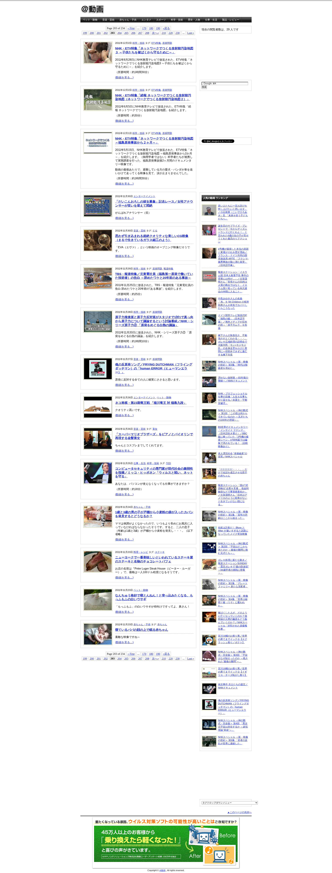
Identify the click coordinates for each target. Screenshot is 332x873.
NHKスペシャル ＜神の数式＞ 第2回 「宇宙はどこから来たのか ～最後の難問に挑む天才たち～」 (233, 548)
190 (158, 28)
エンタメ (146, 19)
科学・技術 (177, 19)
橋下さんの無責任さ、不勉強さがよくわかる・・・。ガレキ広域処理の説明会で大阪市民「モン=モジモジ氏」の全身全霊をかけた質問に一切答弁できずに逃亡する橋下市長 (232, 345)
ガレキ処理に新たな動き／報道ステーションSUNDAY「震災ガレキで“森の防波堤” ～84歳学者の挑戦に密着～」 (233, 566)
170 (144, 28)
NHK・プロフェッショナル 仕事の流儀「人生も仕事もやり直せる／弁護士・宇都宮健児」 (232, 398)
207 (140, 32)
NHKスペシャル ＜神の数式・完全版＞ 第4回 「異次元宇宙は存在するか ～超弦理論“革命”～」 (233, 725)
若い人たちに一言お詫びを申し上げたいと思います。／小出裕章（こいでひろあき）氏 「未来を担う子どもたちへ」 (233, 212)
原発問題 (167, 43)
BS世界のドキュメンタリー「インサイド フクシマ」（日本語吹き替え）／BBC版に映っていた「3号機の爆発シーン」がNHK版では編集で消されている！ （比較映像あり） (233, 437)
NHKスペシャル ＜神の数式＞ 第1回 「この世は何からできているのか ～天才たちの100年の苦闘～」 (233, 415)
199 (85, 32)
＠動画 (162, 870)
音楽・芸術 (108, 19)
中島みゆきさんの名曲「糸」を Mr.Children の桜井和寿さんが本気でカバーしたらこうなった (233, 303)
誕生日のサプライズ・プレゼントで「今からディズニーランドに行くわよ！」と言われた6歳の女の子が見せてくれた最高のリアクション (233, 233)
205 (126, 32)
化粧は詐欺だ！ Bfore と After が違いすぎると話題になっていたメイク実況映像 (233, 530)
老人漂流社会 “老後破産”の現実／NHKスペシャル (232, 455)
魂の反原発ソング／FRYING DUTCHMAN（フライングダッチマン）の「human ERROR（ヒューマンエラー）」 (153, 368)
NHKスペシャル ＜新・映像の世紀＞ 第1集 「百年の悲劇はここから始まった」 (233, 514)
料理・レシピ (140, 552)
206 (133, 32)
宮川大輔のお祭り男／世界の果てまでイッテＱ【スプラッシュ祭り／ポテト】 (232, 639)
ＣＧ (155, 230)
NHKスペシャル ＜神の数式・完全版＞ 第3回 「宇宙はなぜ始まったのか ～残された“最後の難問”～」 (233, 656)
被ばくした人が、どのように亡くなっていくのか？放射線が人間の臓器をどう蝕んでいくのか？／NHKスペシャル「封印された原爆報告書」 (232, 620)
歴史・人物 (194, 19)
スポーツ (161, 19)
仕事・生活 (211, 19)
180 (151, 28)
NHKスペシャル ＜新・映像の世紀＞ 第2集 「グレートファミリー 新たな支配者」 (233, 583)
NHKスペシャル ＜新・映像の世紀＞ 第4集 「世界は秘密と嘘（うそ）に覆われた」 (233, 601)
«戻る (166, 28)
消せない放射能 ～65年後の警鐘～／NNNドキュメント (233, 379)
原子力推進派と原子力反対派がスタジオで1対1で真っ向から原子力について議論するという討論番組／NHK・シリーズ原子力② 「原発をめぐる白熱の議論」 (154, 321)
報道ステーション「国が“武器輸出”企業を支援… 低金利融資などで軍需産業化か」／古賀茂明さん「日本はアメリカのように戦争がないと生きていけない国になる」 (233, 495)
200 (92, 32)
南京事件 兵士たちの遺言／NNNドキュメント (233, 686)
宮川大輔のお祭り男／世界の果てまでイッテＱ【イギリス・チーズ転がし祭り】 (232, 671)
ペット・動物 (90, 19)
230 (178, 32)
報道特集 (168, 268)
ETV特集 (156, 43)
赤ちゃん (162, 624)
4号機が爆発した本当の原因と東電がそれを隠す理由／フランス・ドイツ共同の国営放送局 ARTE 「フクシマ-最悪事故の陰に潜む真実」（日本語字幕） (233, 257)
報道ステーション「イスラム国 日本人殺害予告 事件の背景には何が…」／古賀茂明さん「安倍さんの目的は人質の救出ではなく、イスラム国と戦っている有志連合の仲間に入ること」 (233, 282)
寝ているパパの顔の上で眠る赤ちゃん (141, 630)
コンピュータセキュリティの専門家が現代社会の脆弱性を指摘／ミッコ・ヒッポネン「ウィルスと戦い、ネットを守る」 (154, 472)
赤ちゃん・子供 (127, 19)
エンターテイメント (144, 196)
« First (131, 28)
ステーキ (160, 552)
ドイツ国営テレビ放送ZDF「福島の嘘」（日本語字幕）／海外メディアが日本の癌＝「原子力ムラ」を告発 (232, 322)
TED (168, 463)
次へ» (155, 32)
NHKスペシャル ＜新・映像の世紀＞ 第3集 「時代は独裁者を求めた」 (233, 364)
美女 (155, 429)
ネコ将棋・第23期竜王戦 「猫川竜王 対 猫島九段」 (151, 403)
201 (99, 32)
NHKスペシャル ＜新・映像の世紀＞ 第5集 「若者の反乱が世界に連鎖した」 (233, 740)
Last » (190, 32)
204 (119, 32)
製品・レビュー (230, 19)
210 (164, 32)
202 (106, 32)
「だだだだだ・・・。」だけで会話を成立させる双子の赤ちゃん (232, 472)
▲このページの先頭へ (239, 812)
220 (171, 32)
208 (147, 32)
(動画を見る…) (124, 77)
